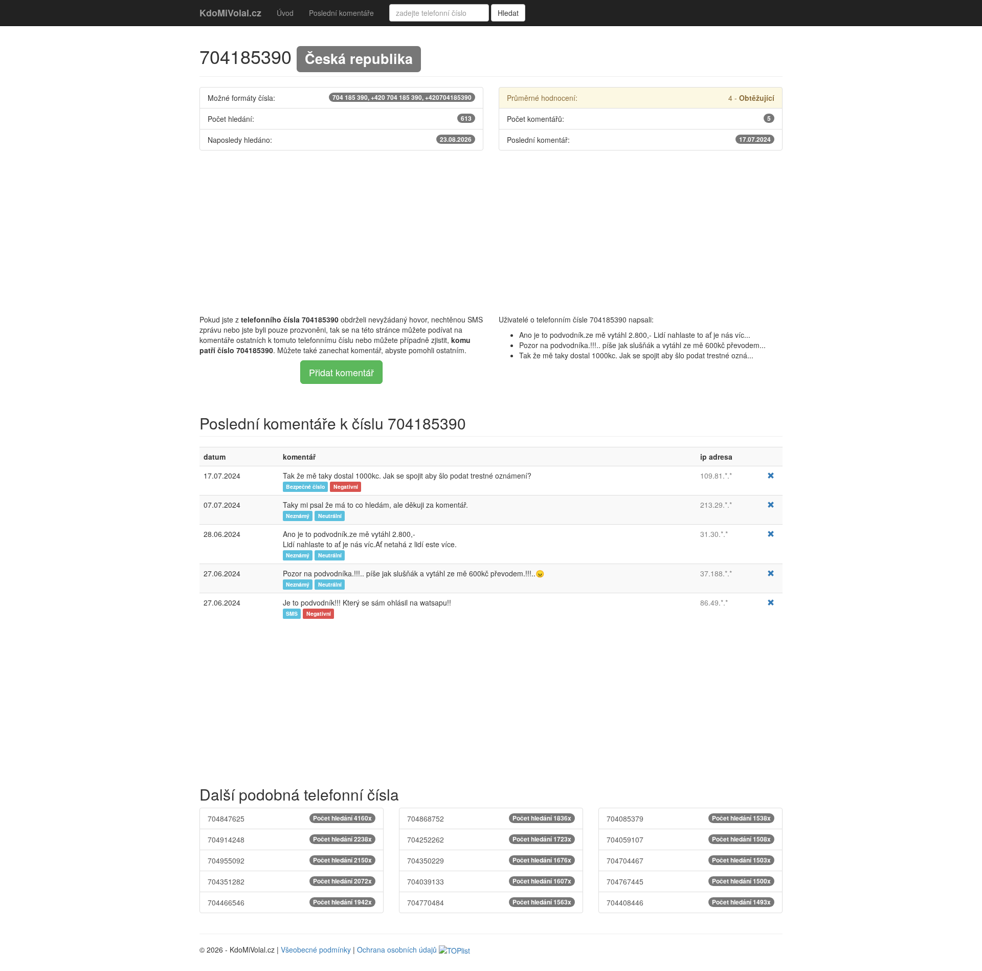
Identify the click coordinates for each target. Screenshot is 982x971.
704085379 (689, 818)
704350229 (489, 860)
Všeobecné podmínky (316, 949)
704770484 (489, 902)
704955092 (290, 860)
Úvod (285, 13)
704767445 (689, 881)
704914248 (290, 839)
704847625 (290, 818)
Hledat (508, 13)
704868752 (489, 818)
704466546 (290, 902)
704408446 (689, 902)
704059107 (689, 839)
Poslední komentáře (341, 13)
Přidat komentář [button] (341, 372)
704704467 (689, 860)
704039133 (489, 881)
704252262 (489, 839)
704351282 (290, 881)
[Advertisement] (491, 232)
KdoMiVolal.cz (230, 12)
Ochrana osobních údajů (397, 949)
